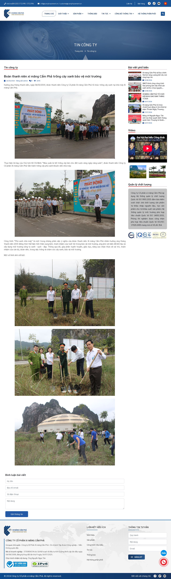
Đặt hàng (141, 3)
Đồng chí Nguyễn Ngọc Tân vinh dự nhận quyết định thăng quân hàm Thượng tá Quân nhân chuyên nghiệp (154, 118)
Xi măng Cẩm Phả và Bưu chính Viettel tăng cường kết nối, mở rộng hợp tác (155, 74)
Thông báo (91, 554)
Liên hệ (129, 3)
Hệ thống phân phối (95, 559)
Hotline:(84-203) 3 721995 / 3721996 (20, 3)
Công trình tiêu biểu (95, 545)
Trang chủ (79, 51)
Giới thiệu (91, 535)
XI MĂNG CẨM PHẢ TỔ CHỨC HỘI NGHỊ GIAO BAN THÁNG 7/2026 (154, 96)
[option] (138, 171)
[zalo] (163, 553)
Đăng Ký (138, 557)
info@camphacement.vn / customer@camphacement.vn (61, 3)
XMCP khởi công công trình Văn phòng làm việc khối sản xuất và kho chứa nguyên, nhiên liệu (154, 86)
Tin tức (89, 550)
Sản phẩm (91, 540)
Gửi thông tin (17, 514)
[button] (129, 172)
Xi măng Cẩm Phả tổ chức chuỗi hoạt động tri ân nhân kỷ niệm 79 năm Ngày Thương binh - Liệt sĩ (154, 108)
